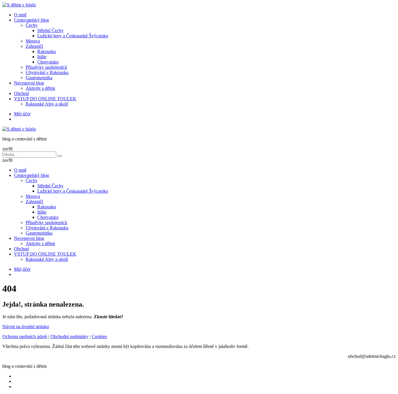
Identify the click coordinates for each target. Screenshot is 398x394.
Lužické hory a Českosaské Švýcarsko (72, 35)
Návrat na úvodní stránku (25, 326)
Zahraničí (34, 46)
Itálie (41, 56)
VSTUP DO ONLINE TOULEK (45, 98)
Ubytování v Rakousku (47, 72)
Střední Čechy (50, 30)
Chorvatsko (48, 61)
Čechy (32, 25)
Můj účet (22, 113)
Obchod (21, 93)
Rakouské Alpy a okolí (47, 103)
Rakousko (46, 51)
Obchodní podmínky (69, 336)
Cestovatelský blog (31, 19)
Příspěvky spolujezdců (46, 67)
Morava (33, 40)
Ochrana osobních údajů (24, 336)
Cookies (99, 336)
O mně (20, 14)
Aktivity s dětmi (40, 88)
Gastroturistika (39, 77)
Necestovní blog (29, 82)
